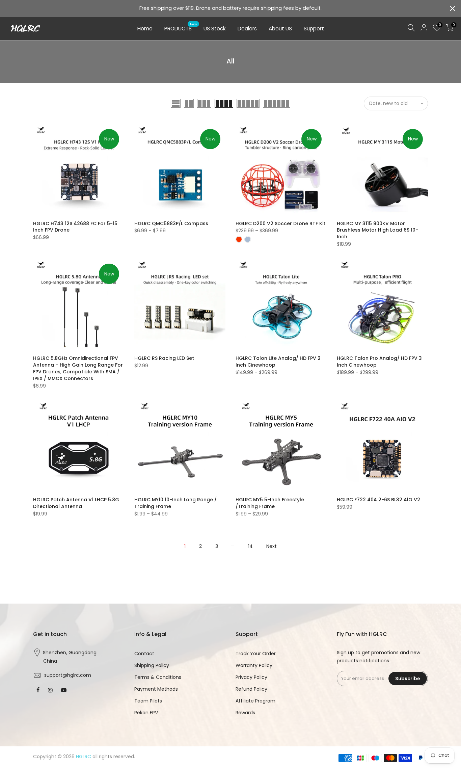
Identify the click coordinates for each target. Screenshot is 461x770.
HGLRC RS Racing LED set (164, 358)
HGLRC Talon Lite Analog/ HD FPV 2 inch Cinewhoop (278, 361)
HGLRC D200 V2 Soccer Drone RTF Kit (280, 223)
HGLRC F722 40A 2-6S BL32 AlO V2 (378, 499)
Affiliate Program (255, 700)
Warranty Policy (254, 665)
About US (280, 28)
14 (250, 546)
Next (271, 546)
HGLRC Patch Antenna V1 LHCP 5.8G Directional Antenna (76, 503)
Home (145, 28)
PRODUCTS (180, 27)
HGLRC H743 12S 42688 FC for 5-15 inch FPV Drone (75, 227)
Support (314, 28)
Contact (144, 653)
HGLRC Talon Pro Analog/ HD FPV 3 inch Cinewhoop (379, 361)
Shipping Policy (151, 665)
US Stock (215, 28)
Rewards (245, 712)
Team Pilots (148, 700)
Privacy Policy (251, 677)
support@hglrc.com (67, 675)
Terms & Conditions (157, 677)
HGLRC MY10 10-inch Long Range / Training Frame (175, 503)
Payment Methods (156, 689)
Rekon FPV (146, 712)
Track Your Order (256, 653)
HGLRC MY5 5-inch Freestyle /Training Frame (270, 503)
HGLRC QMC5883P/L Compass (171, 223)
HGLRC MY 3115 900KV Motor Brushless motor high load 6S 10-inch (377, 230)
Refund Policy (251, 689)
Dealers (247, 28)
